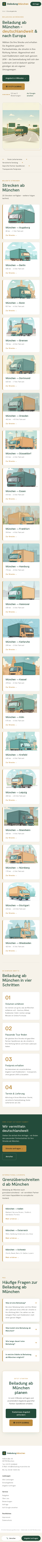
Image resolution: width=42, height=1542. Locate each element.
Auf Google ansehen (31, 94)
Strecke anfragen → (14, 1148)
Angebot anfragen (9, 1486)
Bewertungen (7, 1501)
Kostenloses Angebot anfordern (21, 1413)
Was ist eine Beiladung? (21, 1303)
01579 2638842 (11, 1464)
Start (4, 11)
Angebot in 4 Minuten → (16, 78)
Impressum (6, 1517)
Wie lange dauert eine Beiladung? (21, 1342)
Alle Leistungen (8, 1480)
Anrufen (9, 1156)
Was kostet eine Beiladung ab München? (21, 1329)
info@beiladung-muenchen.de (19, 1467)
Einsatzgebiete (7, 1483)
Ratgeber (5, 1495)
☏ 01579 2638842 (13, 86)
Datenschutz (7, 1520)
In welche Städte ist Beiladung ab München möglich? (21, 1355)
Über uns (5, 1498)
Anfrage (36, 4)
